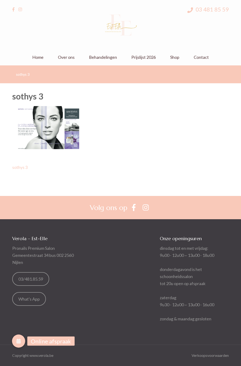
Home (38, 57)
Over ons (66, 57)
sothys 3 (20, 167)
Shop (174, 57)
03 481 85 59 (211, 9)
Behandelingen (103, 57)
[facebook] (13, 9)
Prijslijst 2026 (143, 57)
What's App (29, 299)
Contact (201, 57)
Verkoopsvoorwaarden (210, 355)
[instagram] (20, 9)
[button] (18, 341)
